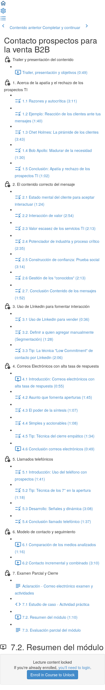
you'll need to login (74, 667)
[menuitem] (3, 12)
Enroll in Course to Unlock (52, 674)
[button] (3, 5)
